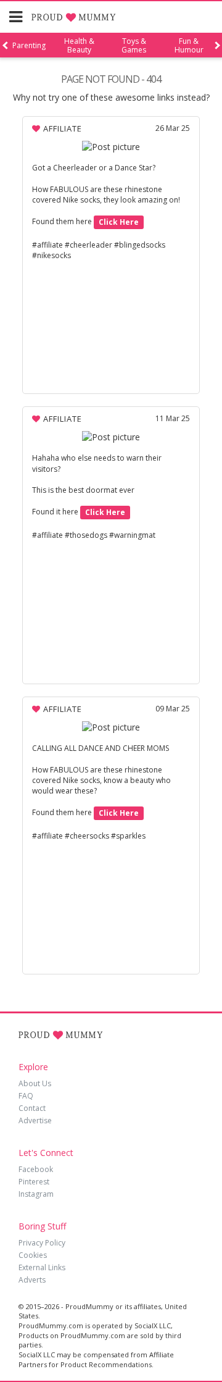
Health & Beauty (79, 45)
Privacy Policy (41, 1243)
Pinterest (33, 1181)
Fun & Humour (189, 45)
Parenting (29, 45)
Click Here (119, 222)
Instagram (36, 1194)
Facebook (35, 1169)
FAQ (25, 1096)
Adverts (32, 1280)
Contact (32, 1108)
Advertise (35, 1120)
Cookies (32, 1255)
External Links (41, 1267)
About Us (34, 1083)
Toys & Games (133, 45)
